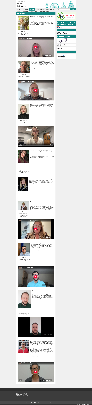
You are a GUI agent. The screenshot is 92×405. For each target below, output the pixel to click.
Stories (32, 11)
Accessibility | (79, 404)
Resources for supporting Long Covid (42, 11)
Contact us (19, 11)
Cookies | (82, 404)
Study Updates (25, 11)
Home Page (19, 9)
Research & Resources (50, 9)
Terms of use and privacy (87, 404)
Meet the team (32, 9)
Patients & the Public (40, 9)
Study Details (25, 9)
